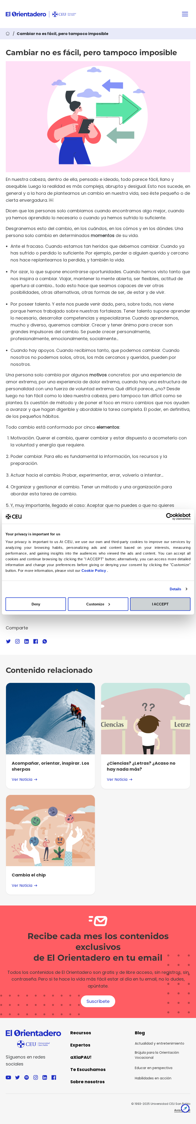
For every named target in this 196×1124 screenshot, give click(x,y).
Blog (140, 1033)
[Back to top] (185, 1109)
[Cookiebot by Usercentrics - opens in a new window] (170, 516)
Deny (36, 604)
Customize (95, 604)
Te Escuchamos (88, 1069)
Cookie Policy (94, 570)
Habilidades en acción (153, 1078)
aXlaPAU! (81, 1057)
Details (175, 589)
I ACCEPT (160, 604)
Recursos (80, 1033)
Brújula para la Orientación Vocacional (157, 1055)
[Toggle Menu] (185, 14)
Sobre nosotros (87, 1082)
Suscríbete (98, 1001)
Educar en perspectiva (153, 1067)
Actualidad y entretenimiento (159, 1043)
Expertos (80, 1045)
